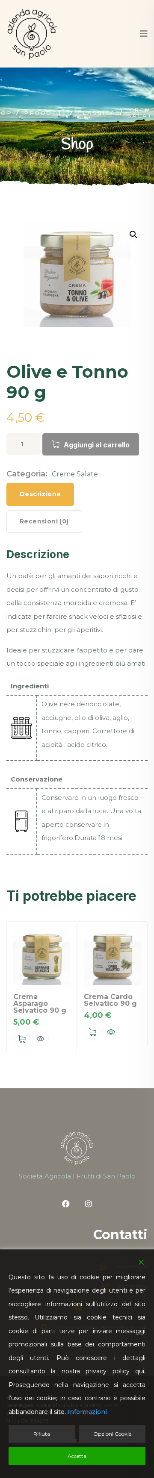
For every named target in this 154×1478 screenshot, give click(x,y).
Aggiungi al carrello (97, 445)
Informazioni (87, 1412)
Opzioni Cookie (112, 1434)
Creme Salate (75, 474)
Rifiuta (41, 1434)
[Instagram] (88, 1203)
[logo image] (32, 33)
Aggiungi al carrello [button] (21, 1038)
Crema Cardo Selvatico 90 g (110, 1000)
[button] (133, 234)
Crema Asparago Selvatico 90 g (39, 1003)
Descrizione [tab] (40, 494)
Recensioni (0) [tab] (44, 521)
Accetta (77, 1456)
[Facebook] (66, 1203)
